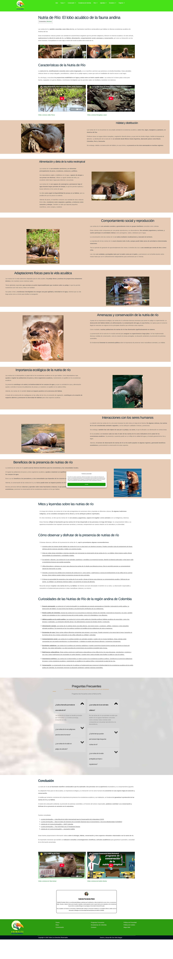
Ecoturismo (111, 3)
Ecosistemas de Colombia (84, 3)
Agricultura (102, 3)
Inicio (56, 3)
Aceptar (86, 484)
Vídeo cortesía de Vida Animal (47, 881)
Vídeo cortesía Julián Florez (46, 115)
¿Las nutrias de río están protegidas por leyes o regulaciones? (96, 758)
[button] (39, 51)
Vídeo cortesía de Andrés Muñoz (97, 881)
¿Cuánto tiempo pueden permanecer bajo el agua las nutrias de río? (97, 739)
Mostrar (49, 21)
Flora (95, 3)
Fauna (62, 3)
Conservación (71, 3)
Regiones (121, 3)
